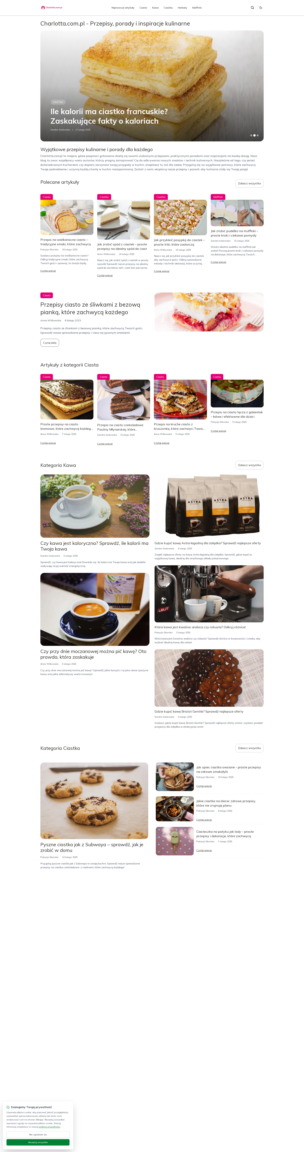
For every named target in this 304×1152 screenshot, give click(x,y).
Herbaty (182, 7)
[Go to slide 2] (254, 135)
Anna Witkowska (106, 254)
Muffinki (197, 7)
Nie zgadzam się (38, 1134)
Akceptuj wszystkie (38, 1142)
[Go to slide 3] (257, 135)
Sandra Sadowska (220, 240)
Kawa (155, 7)
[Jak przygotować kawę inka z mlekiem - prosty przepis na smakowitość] (152, 85)
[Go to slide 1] (251, 135)
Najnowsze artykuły (122, 7)
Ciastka (168, 7)
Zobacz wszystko (249, 183)
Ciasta (143, 7)
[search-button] (252, 7)
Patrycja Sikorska (60, 129)
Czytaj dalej (49, 342)
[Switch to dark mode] (261, 7)
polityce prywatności (49, 1126)
